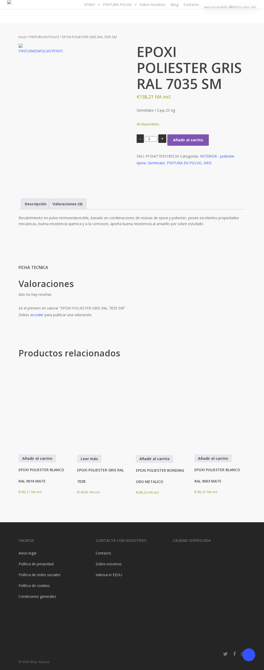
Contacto (103, 553)
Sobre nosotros (109, 563)
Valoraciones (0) (67, 203)
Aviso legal (27, 553)
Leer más (89, 458)
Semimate (156, 162)
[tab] (35, 204)
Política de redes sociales (40, 574)
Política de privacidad (36, 563)
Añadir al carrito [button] (37, 458)
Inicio (23, 37)
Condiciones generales (37, 596)
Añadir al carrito (188, 139)
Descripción (35, 203)
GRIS (208, 162)
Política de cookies (34, 585)
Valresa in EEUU (109, 574)
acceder (37, 314)
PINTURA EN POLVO (44, 37)
